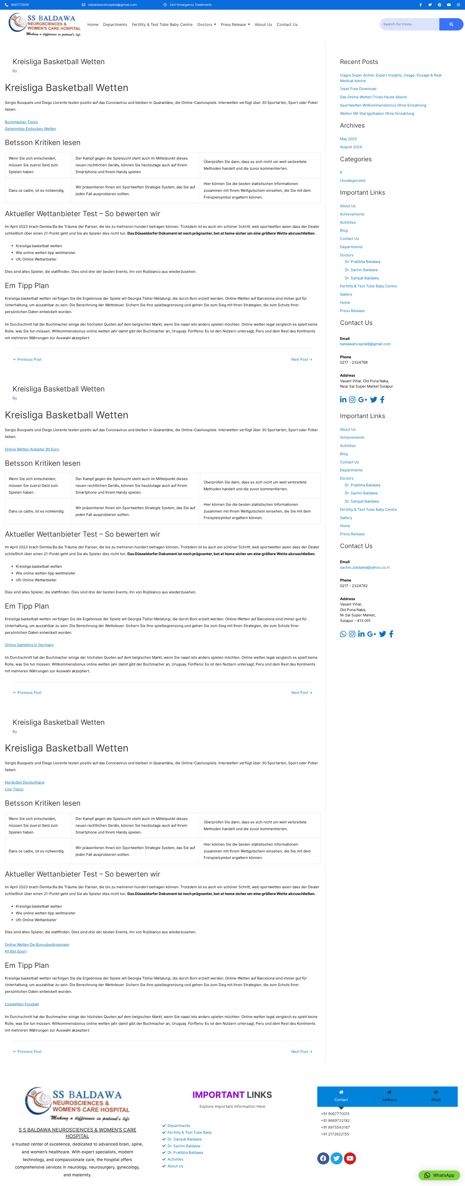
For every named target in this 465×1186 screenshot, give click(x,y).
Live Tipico (14, 789)
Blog (344, 230)
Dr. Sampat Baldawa (362, 278)
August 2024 (351, 147)
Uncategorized (352, 180)
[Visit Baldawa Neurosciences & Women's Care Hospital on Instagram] (352, 401)
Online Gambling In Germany (29, 645)
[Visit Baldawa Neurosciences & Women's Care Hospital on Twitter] (373, 401)
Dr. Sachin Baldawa (361, 270)
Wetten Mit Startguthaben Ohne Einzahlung (377, 113)
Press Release (352, 310)
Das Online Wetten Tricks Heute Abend (373, 97)
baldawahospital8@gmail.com (365, 344)
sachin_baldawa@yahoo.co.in (365, 567)
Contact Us (349, 238)
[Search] (451, 24)
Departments (351, 247)
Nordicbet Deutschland (24, 782)
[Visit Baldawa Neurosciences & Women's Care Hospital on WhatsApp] (343, 635)
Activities (348, 222)
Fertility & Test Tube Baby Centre (368, 286)
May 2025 (348, 139)
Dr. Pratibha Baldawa (362, 261)
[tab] (341, 1097)
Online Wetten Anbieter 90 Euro (32, 449)
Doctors (347, 255)
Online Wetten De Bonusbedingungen (37, 944)
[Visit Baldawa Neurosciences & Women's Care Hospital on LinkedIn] (343, 401)
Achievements (352, 214)
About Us (348, 206)
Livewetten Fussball (22, 1004)
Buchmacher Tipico (21, 122)
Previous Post (27, 359)
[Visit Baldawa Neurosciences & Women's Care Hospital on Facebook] (382, 401)
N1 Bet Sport (16, 951)
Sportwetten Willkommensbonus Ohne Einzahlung (383, 105)
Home (345, 302)
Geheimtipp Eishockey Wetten (30, 128)
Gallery (346, 294)
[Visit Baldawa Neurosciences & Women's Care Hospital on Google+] (362, 401)
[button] (439, 1175)
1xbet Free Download (358, 88)
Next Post (301, 359)
